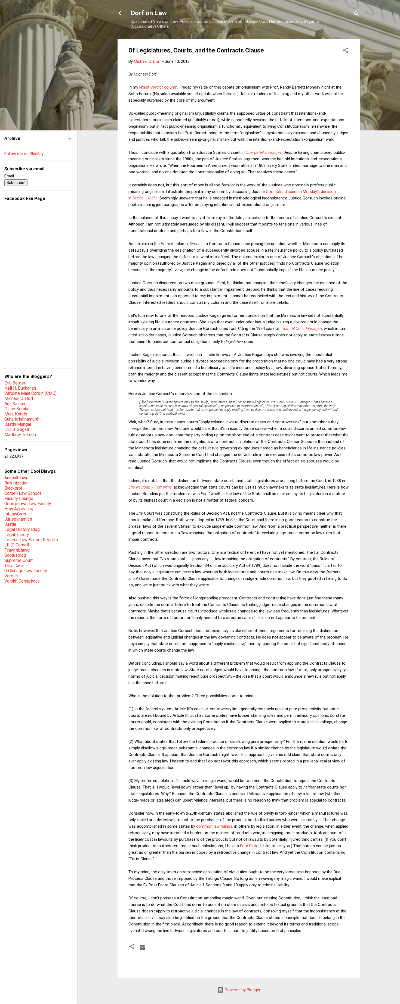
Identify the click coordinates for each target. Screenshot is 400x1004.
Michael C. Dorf (18, 398)
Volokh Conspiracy (22, 581)
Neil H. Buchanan (20, 388)
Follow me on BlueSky (24, 153)
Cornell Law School (22, 493)
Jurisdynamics (18, 519)
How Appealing (18, 508)
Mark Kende (15, 414)
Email (9, 176)
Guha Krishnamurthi (22, 419)
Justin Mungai (17, 424)
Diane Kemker (17, 408)
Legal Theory (16, 534)
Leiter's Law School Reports (31, 539)
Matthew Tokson (20, 434)
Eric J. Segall (16, 429)
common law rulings (214, 826)
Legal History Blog (22, 529)
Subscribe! (16, 182)
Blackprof (13, 488)
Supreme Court (18, 560)
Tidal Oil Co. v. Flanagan (301, 328)
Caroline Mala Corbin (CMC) (30, 393)
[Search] (356, 15)
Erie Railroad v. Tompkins (150, 487)
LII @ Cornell (16, 545)
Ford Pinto (249, 845)
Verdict (11, 575)
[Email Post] (142, 949)
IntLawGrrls (15, 514)
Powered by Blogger (242, 989)
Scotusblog (15, 555)
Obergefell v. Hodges (264, 152)
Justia (10, 524)
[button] (345, 51)
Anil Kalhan (14, 403)
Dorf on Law (149, 13)
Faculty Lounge (18, 498)
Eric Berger (14, 383)
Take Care (13, 565)
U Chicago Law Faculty (25, 570)
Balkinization (16, 483)
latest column (158, 87)
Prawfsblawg (17, 550)
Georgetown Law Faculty (27, 503)
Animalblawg (16, 477)
